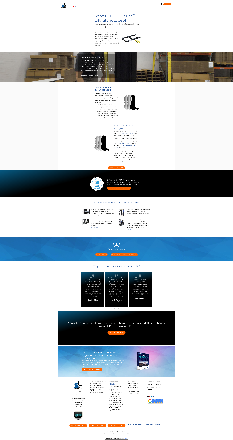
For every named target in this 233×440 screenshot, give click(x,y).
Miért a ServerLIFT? (107, 4)
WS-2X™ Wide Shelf (115, 398)
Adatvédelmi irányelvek (109, 433)
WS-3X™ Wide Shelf (115, 400)
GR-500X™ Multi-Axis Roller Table (115, 410)
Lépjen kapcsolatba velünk (152, 4)
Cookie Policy (116, 433)
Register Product (133, 387)
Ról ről (140, 4)
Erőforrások (132, 4)
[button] (79, 4)
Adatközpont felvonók (79, 4)
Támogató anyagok (133, 391)
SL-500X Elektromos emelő (124, 143)
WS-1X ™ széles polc (115, 396)
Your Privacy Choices (119, 438)
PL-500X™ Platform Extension (115, 387)
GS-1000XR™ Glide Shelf (116, 404)
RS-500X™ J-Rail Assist (116, 393)
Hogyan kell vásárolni (94, 4)
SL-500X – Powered (95, 383)
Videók (130, 395)
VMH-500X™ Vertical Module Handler (115, 407)
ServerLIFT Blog (133, 383)
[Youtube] (150, 396)
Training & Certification (121, 4)
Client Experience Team (154, 384)
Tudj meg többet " (94, 216)
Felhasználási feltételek (124, 433)
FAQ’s (129, 389)
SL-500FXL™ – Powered (97, 392)
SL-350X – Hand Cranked (97, 387)
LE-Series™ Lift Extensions (113, 384)
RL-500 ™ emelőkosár (115, 394)
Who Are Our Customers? (135, 397)
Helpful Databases (133, 393)
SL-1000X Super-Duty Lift (126, 133)
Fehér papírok (132, 385)
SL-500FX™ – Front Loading (95, 390)
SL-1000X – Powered (96, 385)
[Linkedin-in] (152, 396)
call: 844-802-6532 (116, 333)
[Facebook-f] (154, 396)
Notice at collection (109, 438)
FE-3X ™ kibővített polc (116, 402)
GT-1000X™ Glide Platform (114, 390)
